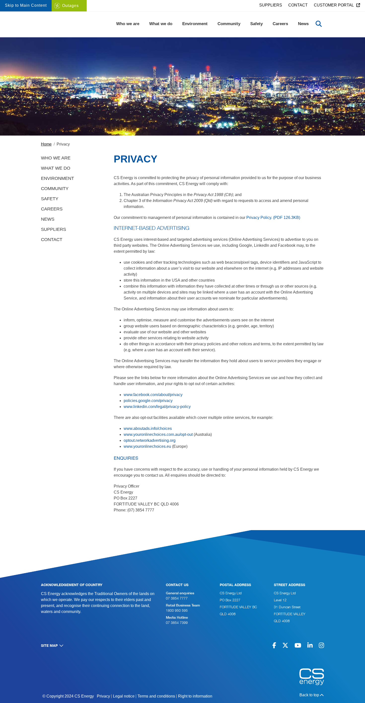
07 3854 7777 (177, 598)
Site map (49, 646)
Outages (70, 5)
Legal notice (124, 696)
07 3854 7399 (177, 623)
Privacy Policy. (273, 217)
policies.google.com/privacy (148, 401)
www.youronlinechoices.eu (147, 446)
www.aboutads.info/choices (148, 428)
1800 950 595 (177, 610)
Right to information (195, 696)
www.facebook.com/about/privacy (153, 395)
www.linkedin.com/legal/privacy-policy (157, 406)
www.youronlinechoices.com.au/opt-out (158, 434)
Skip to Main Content (26, 5)
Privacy (103, 696)
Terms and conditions (156, 696)
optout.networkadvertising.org (150, 440)
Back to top (309, 695)
